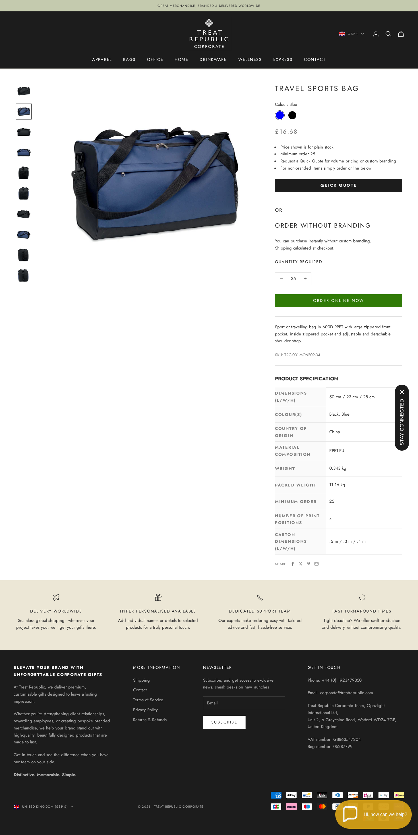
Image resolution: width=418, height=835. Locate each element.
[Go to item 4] (24, 152)
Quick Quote (338, 185)
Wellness (250, 59)
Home (181, 59)
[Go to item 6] (24, 193)
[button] (373, 814)
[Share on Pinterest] (308, 564)
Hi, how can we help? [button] (385, 814)
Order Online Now (338, 300)
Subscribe (224, 722)
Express (283, 59)
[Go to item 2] (24, 111)
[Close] (402, 392)
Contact (315, 59)
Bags (129, 59)
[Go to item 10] (24, 275)
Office (155, 59)
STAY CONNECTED (402, 422)
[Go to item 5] (24, 173)
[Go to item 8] (24, 234)
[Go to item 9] (24, 255)
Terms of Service (148, 700)
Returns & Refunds (150, 720)
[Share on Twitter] (300, 564)
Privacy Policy (145, 710)
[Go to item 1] (24, 91)
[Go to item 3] (24, 132)
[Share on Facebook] (292, 564)
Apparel (102, 59)
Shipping (141, 680)
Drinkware (213, 59)
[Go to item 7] (24, 214)
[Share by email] (316, 564)
